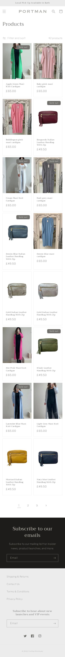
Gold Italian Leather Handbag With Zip (16, 313)
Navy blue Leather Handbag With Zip (46, 480)
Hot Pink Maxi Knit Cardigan (16, 369)
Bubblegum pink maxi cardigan (14, 141)
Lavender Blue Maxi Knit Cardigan (16, 425)
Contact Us (13, 584)
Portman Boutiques (35, 651)
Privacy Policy (14, 598)
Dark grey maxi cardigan (44, 199)
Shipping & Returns (18, 576)
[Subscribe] (54, 558)
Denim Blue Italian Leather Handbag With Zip (15, 257)
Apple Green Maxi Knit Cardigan (15, 85)
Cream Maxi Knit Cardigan (14, 199)
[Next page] (46, 505)
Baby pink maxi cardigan (45, 85)
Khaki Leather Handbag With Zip (46, 369)
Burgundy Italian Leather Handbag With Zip (45, 142)
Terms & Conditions (18, 591)
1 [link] (19, 505)
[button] (4, 11)
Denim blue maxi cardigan (45, 255)
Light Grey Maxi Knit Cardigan (48, 425)
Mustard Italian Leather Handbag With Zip (14, 482)
